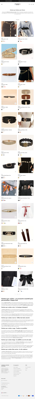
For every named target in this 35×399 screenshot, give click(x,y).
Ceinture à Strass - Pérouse (5, 152)
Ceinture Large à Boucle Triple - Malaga (6, 243)
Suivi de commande (28, 367)
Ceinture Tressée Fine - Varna (22, 220)
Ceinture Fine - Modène (4, 107)
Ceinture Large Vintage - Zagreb (22, 152)
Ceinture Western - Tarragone (22, 61)
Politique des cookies (16, 374)
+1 (6, 223)
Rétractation (15, 375)
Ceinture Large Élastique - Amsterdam (6, 129)
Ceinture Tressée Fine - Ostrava (5, 220)
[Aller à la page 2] (20, 294)
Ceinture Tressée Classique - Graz (6, 175)
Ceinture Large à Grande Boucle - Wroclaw (24, 198)
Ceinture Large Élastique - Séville (22, 129)
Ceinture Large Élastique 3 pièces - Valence (24, 107)
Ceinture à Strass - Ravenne (5, 61)
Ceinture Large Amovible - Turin (22, 243)
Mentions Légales (16, 367)
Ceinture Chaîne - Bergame (22, 175)
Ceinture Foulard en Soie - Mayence (6, 198)
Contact (26, 368)
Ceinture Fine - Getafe (4, 84)
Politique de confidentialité (17, 368)
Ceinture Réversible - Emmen (22, 266)
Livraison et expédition (16, 371)
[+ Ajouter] (15, 35)
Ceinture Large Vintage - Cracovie (6, 266)
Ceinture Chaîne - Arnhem (21, 84)
